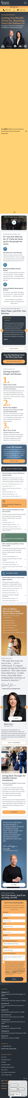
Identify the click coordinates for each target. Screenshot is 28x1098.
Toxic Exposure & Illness (8, 562)
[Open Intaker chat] (10, 1097)
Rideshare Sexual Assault (9, 598)
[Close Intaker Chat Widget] (26, 1078)
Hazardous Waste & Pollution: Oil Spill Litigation (12, 559)
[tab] (13, 212)
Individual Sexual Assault (8, 590)
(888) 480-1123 (7, 1046)
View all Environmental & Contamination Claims (12, 567)
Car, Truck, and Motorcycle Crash (11, 484)
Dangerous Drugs (7, 522)
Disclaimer (14, 972)
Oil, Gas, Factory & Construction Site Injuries (11, 489)
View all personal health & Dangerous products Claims (12, 529)
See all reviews (14, 348)
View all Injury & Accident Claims (10, 496)
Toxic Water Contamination (9, 564)
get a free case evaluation (14, 361)
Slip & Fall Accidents (7, 492)
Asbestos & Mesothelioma (9, 556)
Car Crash (3, 1057)
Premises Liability (5, 1064)
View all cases (14, 461)
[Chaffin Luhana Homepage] (6, 3)
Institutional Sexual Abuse (9, 592)
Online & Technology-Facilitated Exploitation (10, 595)
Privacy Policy (16, 970)
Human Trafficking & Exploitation (11, 588)
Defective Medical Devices (9, 524)
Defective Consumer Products (10, 526)
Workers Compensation (8, 494)
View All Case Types (6, 1074)
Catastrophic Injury (7, 486)
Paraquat (3, 1062)
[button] (14, 222)
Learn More (14, 812)
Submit (14, 979)
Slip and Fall (4, 1069)
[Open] (25, 3)
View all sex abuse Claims (9, 600)
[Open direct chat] (24, 1078)
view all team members (14, 742)
